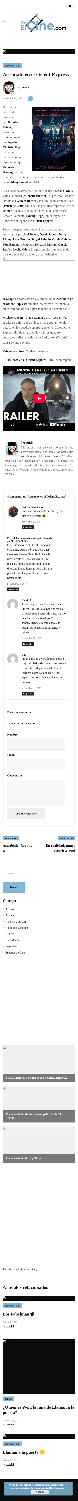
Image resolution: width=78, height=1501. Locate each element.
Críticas (9, 934)
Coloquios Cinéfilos (16, 927)
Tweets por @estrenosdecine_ (20, 1269)
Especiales (11, 946)
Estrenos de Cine (12, 65)
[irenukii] (12, 448)
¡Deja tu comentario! (26, 813)
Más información (57, 1487)
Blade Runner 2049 (38, 317)
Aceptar (40, 1491)
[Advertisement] (39, 1000)
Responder (27, 527)
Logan (57, 317)
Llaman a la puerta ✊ (24, 1452)
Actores (9, 909)
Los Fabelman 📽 (19, 1314)
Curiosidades (12, 940)
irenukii (25, 87)
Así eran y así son (15, 921)
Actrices (10, 915)
